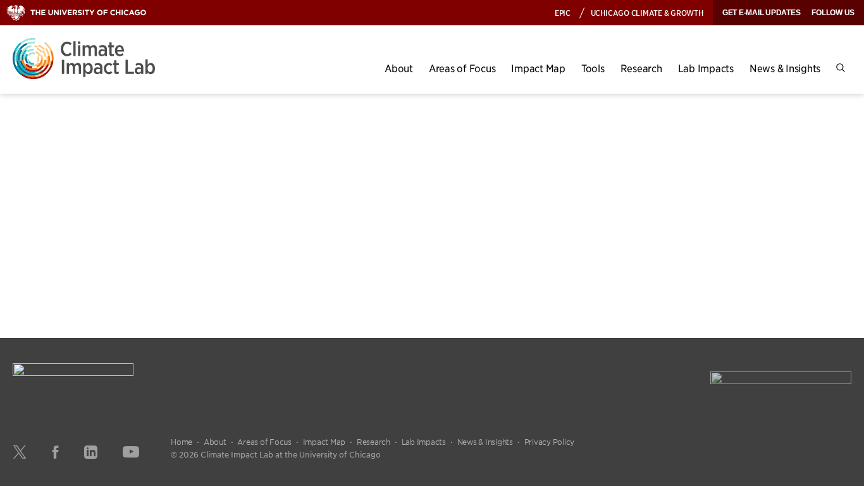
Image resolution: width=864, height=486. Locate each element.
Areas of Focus (462, 68)
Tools (593, 68)
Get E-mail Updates (761, 12)
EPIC (563, 12)
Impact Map (538, 68)
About (399, 68)
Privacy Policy (549, 442)
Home (181, 442)
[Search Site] (840, 68)
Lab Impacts (706, 68)
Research (641, 68)
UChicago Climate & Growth (647, 12)
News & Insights (785, 68)
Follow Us (833, 12)
